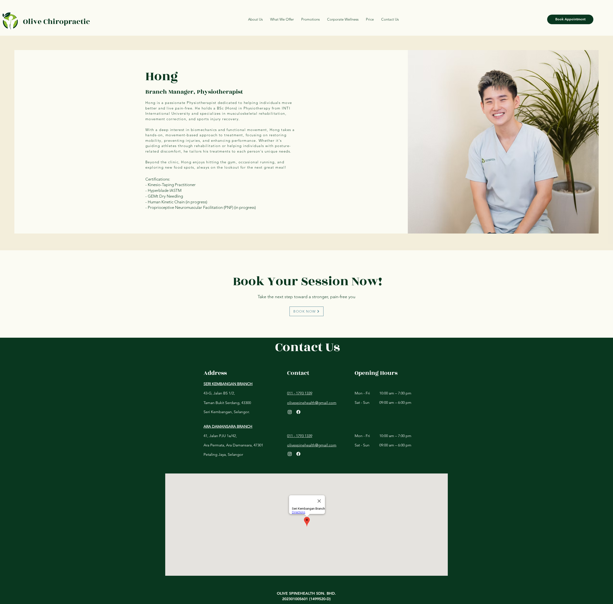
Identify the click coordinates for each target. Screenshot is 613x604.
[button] (369, 19)
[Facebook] (298, 412)
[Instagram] (289, 412)
